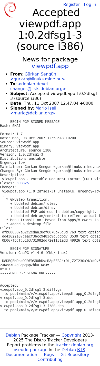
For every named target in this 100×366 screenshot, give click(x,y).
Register (71, 4)
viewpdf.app (50, 66)
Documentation (21, 354)
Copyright (71, 335)
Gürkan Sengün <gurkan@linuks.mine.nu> (37, 76)
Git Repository (75, 354)
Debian (13, 335)
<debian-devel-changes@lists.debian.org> (38, 86)
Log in (90, 4)
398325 (22, 183)
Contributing (50, 359)
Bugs (49, 354)
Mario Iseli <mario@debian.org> (33, 110)
